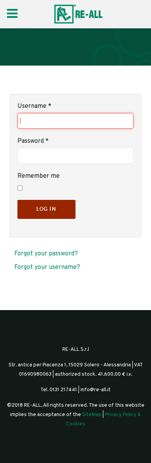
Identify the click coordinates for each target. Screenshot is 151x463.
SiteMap (91, 414)
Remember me (38, 176)
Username (34, 106)
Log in (46, 209)
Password (33, 141)
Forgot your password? (46, 254)
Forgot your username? (47, 267)
